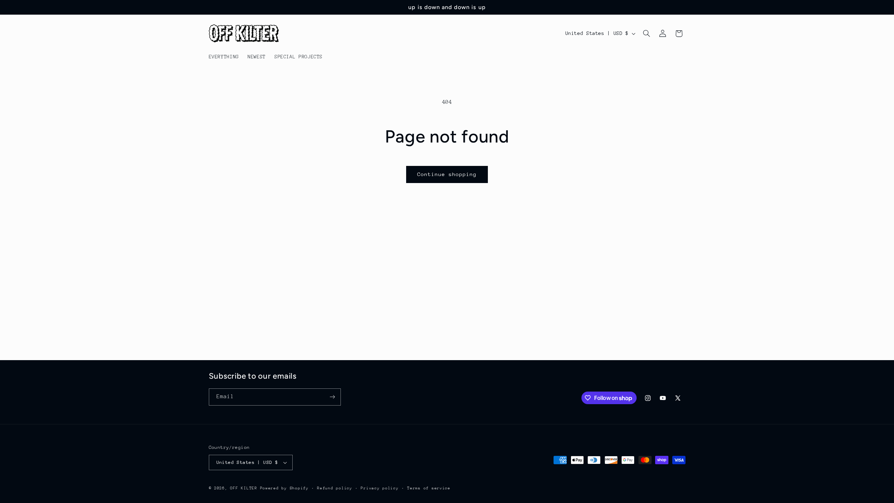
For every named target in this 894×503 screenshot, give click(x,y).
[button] (646, 33)
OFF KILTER (243, 488)
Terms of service (428, 488)
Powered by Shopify (284, 488)
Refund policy (334, 488)
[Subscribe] (332, 397)
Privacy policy (379, 488)
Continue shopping (447, 174)
